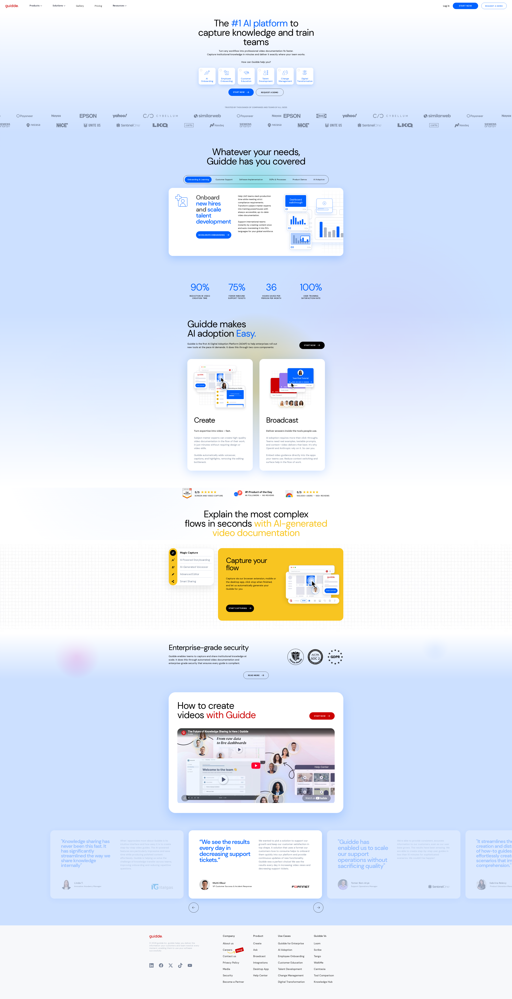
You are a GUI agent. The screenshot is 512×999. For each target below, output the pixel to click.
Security (228, 975)
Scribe (317, 950)
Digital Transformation (291, 982)
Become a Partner (233, 982)
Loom (317, 943)
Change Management (291, 975)
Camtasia (319, 969)
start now (465, 5)
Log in (446, 5)
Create (257, 943)
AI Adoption (285, 950)
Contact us (229, 956)
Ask (255, 950)
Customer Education (290, 962)
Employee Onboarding (291, 956)
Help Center (260, 975)
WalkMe (318, 962)
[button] (36, 6)
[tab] (198, 180)
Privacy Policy (231, 962)
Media (226, 969)
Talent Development (290, 969)
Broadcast (259, 956)
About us (228, 943)
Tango (317, 956)
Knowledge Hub (323, 982)
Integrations (260, 962)
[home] (11, 5)
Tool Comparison (324, 975)
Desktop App (261, 969)
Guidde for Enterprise (291, 943)
